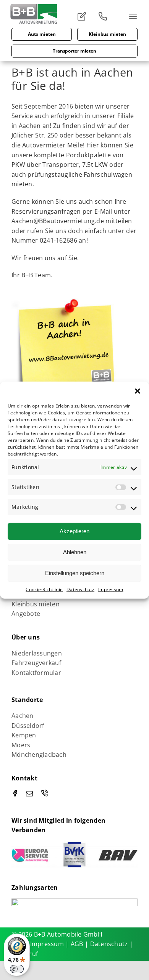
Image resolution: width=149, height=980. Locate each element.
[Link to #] (84, 16)
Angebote (25, 613)
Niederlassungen (36, 653)
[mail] (29, 793)
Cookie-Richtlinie (44, 589)
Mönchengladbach (38, 754)
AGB (78, 944)
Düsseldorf (27, 725)
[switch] (17, 969)
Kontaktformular (36, 672)
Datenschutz (80, 589)
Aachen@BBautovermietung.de (57, 221)
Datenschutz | (111, 944)
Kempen (23, 735)
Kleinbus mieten (35, 604)
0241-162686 (58, 240)
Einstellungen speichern (74, 573)
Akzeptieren (74, 531)
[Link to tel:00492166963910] (105, 16)
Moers (20, 745)
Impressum (110, 589)
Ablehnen (74, 552)
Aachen (30, 126)
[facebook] (14, 793)
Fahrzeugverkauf (36, 663)
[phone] (44, 793)
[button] (137, 391)
